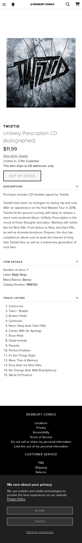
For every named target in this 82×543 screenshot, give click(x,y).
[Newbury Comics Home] (42, 4)
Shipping (41, 467)
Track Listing (14, 297)
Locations (41, 423)
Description (13, 186)
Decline (40, 521)
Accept (40, 510)
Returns (41, 472)
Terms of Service (41, 437)
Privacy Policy (16, 499)
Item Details (13, 261)
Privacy (41, 428)
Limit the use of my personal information (41, 446)
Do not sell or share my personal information (41, 442)
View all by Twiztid (15, 156)
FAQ (41, 463)
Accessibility (41, 432)
